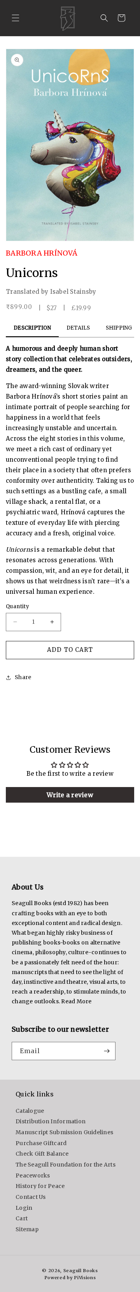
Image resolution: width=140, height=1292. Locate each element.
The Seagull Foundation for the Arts (66, 1164)
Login (24, 1207)
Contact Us (31, 1196)
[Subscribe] (106, 1051)
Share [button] (23, 677)
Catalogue (30, 1110)
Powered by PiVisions (70, 1277)
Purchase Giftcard (41, 1143)
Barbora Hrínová (41, 253)
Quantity (17, 606)
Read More (76, 1001)
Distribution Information (51, 1121)
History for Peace (40, 1186)
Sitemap (27, 1229)
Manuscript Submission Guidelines (64, 1132)
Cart (22, 1218)
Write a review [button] (70, 795)
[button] (15, 17)
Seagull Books (80, 1270)
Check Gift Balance (42, 1153)
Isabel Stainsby (73, 291)
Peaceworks (33, 1175)
